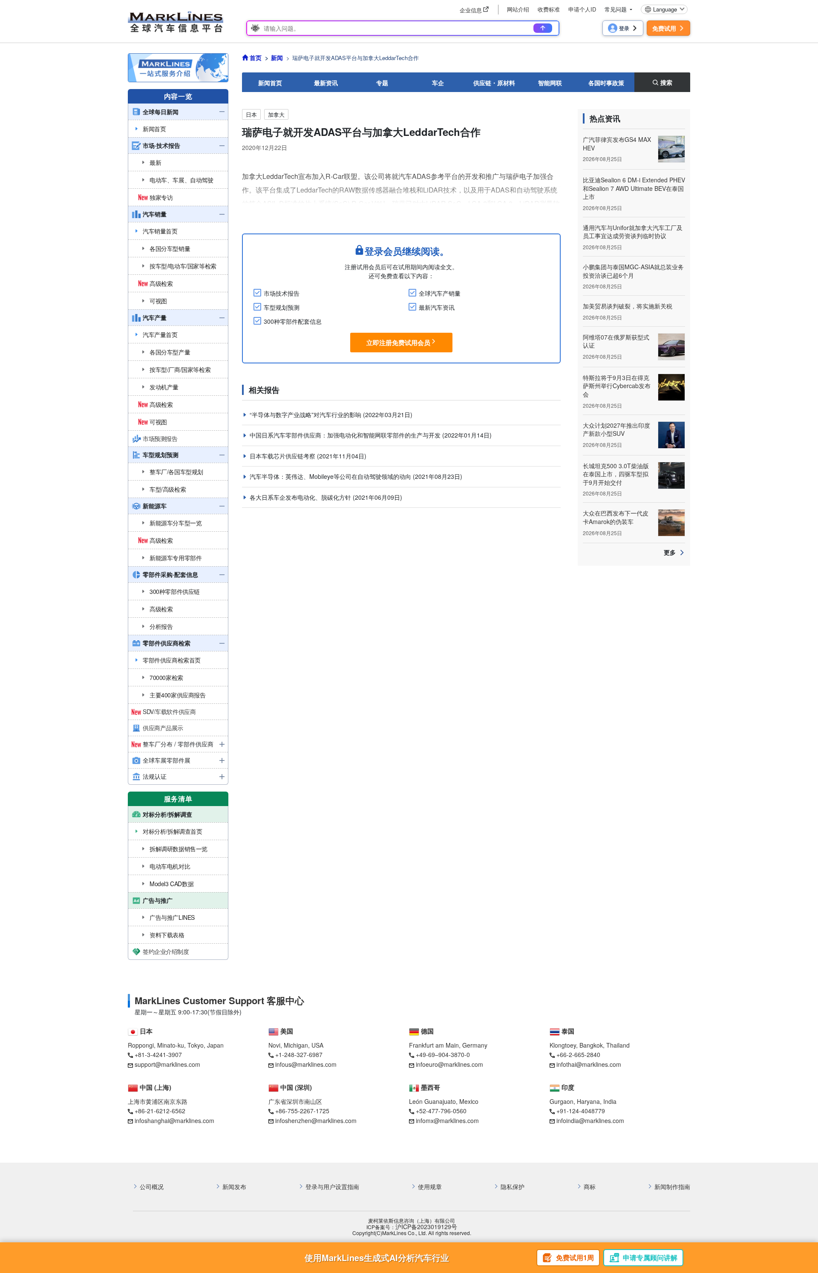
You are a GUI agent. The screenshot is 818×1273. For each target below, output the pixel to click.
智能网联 (550, 82)
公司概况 (152, 1186)
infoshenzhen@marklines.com (316, 1120)
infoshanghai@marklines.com (174, 1120)
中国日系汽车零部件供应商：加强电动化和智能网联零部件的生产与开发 (346, 435)
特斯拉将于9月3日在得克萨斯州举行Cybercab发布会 (617, 385)
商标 (590, 1186)
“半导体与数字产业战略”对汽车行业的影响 (306, 414)
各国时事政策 (606, 82)
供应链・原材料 (494, 82)
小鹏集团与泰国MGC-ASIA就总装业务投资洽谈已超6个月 (633, 270)
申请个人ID (582, 9)
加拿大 (276, 114)
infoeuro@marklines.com (449, 1064)
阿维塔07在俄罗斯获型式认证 (616, 341)
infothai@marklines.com (588, 1064)
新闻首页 (270, 82)
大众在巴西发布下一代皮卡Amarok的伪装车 (615, 517)
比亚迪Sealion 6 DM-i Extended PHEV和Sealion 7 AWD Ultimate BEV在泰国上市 (634, 188)
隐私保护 (512, 1186)
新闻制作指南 (672, 1186)
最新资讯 (326, 82)
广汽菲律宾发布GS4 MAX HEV (617, 143)
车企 (438, 82)
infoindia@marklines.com (590, 1120)
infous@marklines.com (306, 1064)
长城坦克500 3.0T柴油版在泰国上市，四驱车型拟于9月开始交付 (616, 474)
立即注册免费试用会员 (398, 342)
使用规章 (430, 1186)
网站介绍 (518, 9)
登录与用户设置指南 (332, 1186)
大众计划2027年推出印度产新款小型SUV (616, 429)
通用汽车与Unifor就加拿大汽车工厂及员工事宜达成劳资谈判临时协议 (633, 231)
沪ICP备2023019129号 (426, 1226)
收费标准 (549, 9)
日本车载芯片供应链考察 (283, 456)
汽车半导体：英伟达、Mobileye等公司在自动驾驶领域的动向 (331, 476)
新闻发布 (234, 1186)
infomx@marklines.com (447, 1120)
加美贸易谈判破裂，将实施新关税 (627, 306)
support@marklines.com (167, 1064)
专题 (382, 82)
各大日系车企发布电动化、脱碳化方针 (301, 497)
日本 (251, 114)
